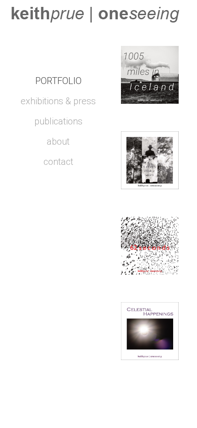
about (58, 141)
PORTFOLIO (58, 80)
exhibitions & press (58, 101)
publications (58, 121)
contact (58, 161)
